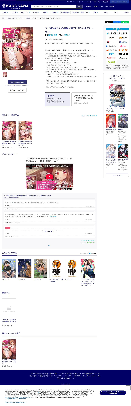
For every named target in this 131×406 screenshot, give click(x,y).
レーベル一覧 (87, 2)
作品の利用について (35, 376)
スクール (125, 12)
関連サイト (97, 2)
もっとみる (116, 175)
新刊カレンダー (98, 6)
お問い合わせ (46, 376)
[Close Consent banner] (128, 387)
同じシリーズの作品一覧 (88, 115)
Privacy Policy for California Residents (15, 402)
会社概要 (33, 373)
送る (126, 22)
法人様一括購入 (81, 373)
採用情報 (44, 373)
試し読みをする (19, 82)
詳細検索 (88, 6)
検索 (79, 6)
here (39, 392)
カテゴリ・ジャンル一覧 (73, 2)
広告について (52, 373)
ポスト (110, 22)
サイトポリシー (69, 376)
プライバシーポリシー (57, 376)
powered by (83, 242)
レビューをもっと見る (87, 240)
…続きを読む (52, 216)
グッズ (116, 12)
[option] (10, 312)
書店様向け (73, 373)
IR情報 (39, 373)
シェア (117, 22)
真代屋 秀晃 (52, 35)
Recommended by (84, 253)
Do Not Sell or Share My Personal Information (87, 376)
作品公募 (105, 2)
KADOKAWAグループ (93, 373)
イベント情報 (110, 6)
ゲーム (106, 12)
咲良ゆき (67, 35)
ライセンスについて (62, 373)
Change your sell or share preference (15, 398)
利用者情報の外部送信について (65, 378)
